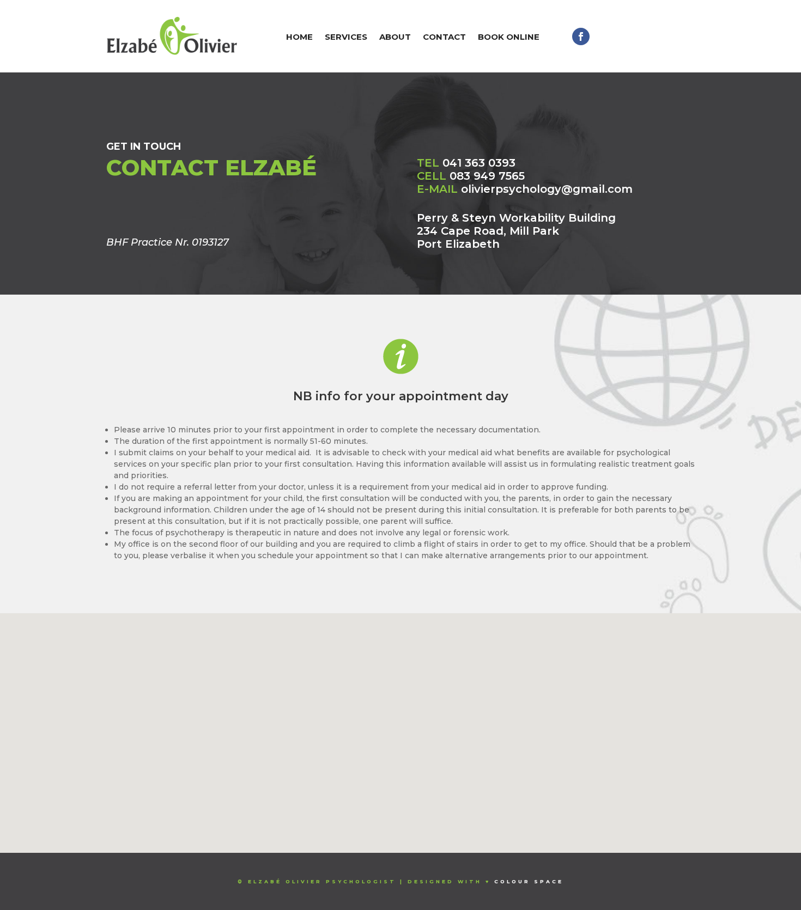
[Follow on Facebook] (581, 36)
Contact (444, 37)
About (395, 37)
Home (299, 37)
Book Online (508, 37)
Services (346, 37)
